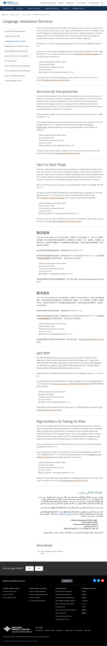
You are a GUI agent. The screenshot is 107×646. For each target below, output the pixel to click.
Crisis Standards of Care (13, 81)
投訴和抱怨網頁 (45, 258)
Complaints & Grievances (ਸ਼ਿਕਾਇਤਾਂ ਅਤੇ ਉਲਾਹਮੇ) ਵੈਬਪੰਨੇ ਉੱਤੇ (71, 384)
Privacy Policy (79, 630)
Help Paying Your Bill (12, 36)
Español (84, 594)
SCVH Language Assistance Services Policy (55, 80)
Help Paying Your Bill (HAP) (63, 594)
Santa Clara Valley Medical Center (38, 594)
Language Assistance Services (15, 41)
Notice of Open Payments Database (17, 66)
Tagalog (84, 597)
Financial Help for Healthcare (15, 31)
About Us (66, 8)
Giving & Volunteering (48, 3)
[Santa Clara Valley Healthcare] (11, 3)
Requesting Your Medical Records (17, 46)
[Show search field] (102, 3)
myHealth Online (78, 8)
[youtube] (102, 580)
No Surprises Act (11, 61)
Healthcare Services (51, 8)
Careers (61, 3)
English (84, 591)
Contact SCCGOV (49, 630)
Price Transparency (61, 613)
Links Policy (59, 630)
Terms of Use (69, 630)
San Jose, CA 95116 (8, 594)
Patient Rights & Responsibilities (16, 51)
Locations (19, 8)
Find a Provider (8, 8)
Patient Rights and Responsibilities (65, 600)
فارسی (84, 604)
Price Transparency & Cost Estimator (18, 71)
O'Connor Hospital (34, 597)
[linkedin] (98, 580)
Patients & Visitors (33, 8)
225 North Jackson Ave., (9, 591)
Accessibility (39, 630)
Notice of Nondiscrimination (15, 76)
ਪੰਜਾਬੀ (83, 607)
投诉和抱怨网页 (45, 318)
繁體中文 (84, 613)
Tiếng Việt (85, 600)
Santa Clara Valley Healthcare (37, 591)
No (39, 568)
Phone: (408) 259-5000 (9, 597)
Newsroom (70, 3)
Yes (29, 568)
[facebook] (94, 580)
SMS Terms (88, 630)
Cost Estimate (93, 3)
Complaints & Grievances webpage (86, 54)
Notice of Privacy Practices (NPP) (16, 56)
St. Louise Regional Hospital (37, 600)
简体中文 (84, 610)
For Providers (81, 3)
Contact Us (66, 581)
